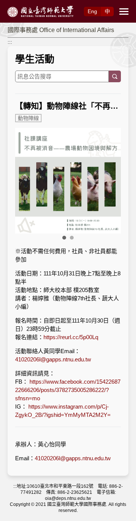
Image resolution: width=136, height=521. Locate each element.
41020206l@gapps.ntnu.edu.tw (53, 359)
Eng (92, 11)
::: (10, 42)
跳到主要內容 (16, 4)
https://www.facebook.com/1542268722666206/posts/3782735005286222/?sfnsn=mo (68, 389)
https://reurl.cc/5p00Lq (70, 337)
